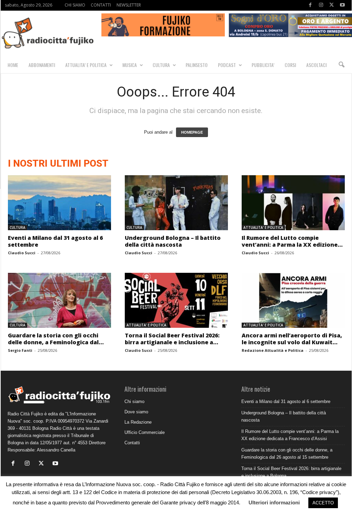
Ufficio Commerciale (144, 432)
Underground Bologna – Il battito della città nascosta (173, 241)
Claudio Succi (21, 252)
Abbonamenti (42, 64)
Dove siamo (136, 411)
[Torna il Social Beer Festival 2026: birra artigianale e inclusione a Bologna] (176, 300)
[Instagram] (321, 5)
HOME (13, 64)
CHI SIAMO (75, 5)
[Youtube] (342, 5)
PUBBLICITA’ (263, 64)
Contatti (132, 442)
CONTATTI (101, 5)
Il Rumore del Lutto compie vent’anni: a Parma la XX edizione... (292, 241)
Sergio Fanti (20, 350)
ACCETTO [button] (323, 502)
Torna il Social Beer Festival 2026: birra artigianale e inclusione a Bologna (291, 472)
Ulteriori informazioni (274, 502)
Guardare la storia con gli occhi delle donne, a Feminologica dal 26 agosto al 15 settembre (286, 453)
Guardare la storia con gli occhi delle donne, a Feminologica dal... (56, 339)
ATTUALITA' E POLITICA (263, 227)
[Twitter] (332, 5)
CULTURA (161, 64)
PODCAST (227, 64)
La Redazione (138, 422)
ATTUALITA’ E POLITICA (86, 64)
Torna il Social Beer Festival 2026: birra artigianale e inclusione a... (172, 339)
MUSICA (129, 64)
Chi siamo (134, 401)
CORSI (290, 64)
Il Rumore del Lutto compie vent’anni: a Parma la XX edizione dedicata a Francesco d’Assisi (290, 435)
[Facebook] (310, 5)
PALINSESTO (197, 64)
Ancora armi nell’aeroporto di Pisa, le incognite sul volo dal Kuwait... (292, 339)
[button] (341, 64)
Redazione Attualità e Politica (273, 350)
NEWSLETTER (129, 5)
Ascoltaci (316, 64)
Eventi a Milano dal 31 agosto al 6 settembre (55, 241)
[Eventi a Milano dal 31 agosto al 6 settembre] (59, 202)
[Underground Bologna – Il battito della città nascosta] (176, 202)
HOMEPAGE (192, 132)
